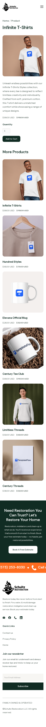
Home (6, 20)
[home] (10, 7)
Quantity (7, 124)
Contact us (8, 633)
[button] (41, 7)
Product (15, 20)
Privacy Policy (9, 639)
